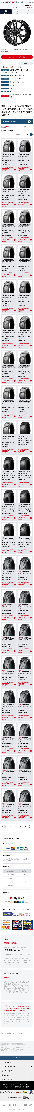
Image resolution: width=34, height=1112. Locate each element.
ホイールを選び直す (25, 63)
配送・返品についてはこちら (14, 950)
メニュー (13, 7)
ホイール (7, 7)
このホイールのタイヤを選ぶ (17, 57)
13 (29, 826)
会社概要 (5, 1084)
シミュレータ (19, 7)
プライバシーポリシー (25, 1084)
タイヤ (2, 7)
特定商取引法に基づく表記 (22, 1087)
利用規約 (13, 1084)
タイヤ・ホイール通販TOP (7, 1033)
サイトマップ (8, 1087)
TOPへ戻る (18, 1058)
